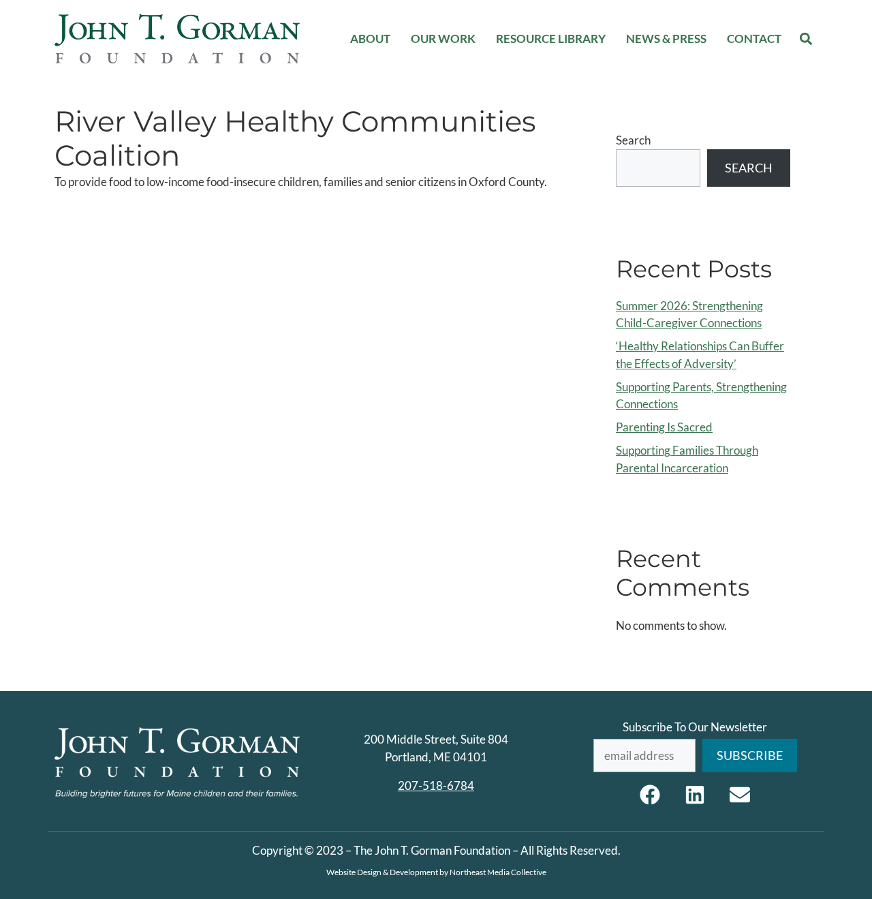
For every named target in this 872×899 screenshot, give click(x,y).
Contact (754, 38)
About (370, 38)
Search (633, 140)
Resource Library (551, 38)
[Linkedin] (695, 794)
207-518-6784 (436, 785)
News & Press (666, 38)
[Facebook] (650, 794)
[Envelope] (740, 794)
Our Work (443, 38)
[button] (806, 38)
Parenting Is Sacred (664, 427)
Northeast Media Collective (498, 872)
